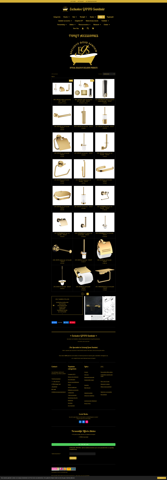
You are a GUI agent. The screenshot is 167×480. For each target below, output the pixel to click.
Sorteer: (100, 74)
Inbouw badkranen (72, 387)
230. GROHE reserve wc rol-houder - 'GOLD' (105, 153)
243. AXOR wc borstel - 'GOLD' (62, 286)
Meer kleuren (87, 387)
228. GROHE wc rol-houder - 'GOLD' (62, 153)
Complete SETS (71, 374)
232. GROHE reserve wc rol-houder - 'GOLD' (83, 180)
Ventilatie (70, 403)
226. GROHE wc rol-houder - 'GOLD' (62, 127)
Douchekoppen (71, 379)
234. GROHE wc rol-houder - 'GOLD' (62, 207)
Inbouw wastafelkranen (73, 382)
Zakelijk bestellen (88, 393)
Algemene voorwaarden (106, 392)
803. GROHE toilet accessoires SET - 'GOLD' (62, 100)
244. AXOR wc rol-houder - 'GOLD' (83, 287)
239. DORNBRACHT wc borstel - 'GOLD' (105, 234)
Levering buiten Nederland (90, 401)
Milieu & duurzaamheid (106, 386)
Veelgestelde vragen (89, 380)
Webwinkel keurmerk (89, 377)
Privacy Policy (87, 403)
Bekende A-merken (105, 384)
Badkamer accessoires (73, 390)
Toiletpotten (71, 392)
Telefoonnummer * (56, 453)
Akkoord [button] (161, 477)
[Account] (82, 28)
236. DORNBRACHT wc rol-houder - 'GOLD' (104, 207)
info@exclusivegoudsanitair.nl (59, 392)
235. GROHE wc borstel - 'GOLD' (83, 206)
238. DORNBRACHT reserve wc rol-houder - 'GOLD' (83, 234)
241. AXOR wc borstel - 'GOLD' (83, 260)
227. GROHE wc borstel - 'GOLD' (105, 126)
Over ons (86, 374)
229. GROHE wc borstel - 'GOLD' (83, 153)
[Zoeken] (88, 28)
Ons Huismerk (71, 405)
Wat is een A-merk (105, 381)
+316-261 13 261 (56, 381)
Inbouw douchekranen (73, 377)
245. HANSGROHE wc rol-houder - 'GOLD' (104, 287)
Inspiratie (86, 385)
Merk (53, 76)
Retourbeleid (104, 394)
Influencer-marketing (89, 395)
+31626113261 (54, 386)
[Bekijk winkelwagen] (93, 28)
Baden (69, 384)
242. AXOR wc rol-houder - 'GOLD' (104, 260)
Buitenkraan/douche (72, 398)
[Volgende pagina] (87, 294)
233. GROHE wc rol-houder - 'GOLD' (105, 180)
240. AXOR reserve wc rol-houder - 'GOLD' (62, 260)
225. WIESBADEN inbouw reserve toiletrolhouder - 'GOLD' (104, 100)
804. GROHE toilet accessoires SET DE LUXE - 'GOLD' (83, 100)
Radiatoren (70, 400)
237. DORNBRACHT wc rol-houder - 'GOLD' (62, 234)
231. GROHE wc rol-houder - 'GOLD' (62, 180)
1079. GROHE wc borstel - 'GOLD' (83, 126)
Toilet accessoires (72, 395)
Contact (86, 372)
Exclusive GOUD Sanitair (87, 9)
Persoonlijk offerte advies (107, 372)
